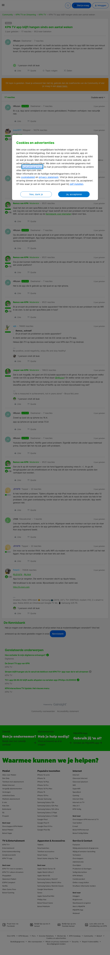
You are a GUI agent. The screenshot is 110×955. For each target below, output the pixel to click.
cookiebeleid (28, 177)
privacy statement (48, 177)
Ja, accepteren (74, 194)
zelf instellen (76, 183)
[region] (55, 167)
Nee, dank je (36, 194)
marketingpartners (32, 166)
